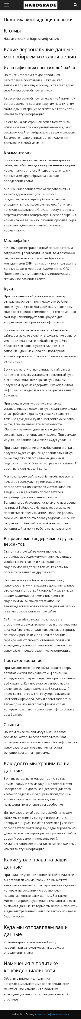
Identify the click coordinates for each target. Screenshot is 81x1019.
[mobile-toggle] (6, 5)
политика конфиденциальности (52, 1014)
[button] (75, 5)
